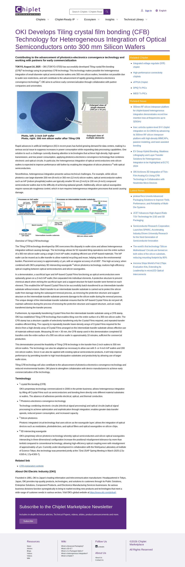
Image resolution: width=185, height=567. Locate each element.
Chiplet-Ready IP (65, 19)
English (162, 10)
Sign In (148, 11)
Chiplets (41, 19)
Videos (29, 553)
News (29, 546)
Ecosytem (90, 19)
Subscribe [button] (28, 521)
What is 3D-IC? (66, 549)
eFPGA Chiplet (140, 82)
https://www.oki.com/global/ (103, 492)
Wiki (28, 558)
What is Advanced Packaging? (72, 546)
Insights (109, 19)
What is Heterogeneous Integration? (74, 553)
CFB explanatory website (31, 466)
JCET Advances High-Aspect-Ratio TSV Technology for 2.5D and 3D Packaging (150, 216)
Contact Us (99, 560)
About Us (98, 558)
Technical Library (134, 19)
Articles (29, 549)
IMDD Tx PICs (140, 93)
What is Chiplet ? (67, 556)
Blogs (29, 551)
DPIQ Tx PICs (140, 88)
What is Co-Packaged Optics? (72, 551)
